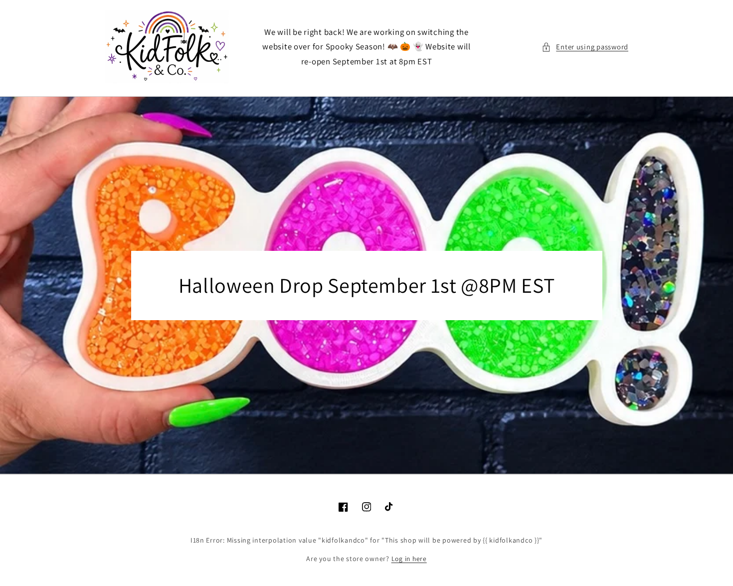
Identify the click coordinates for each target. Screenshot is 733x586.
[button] (585, 46)
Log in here (409, 558)
